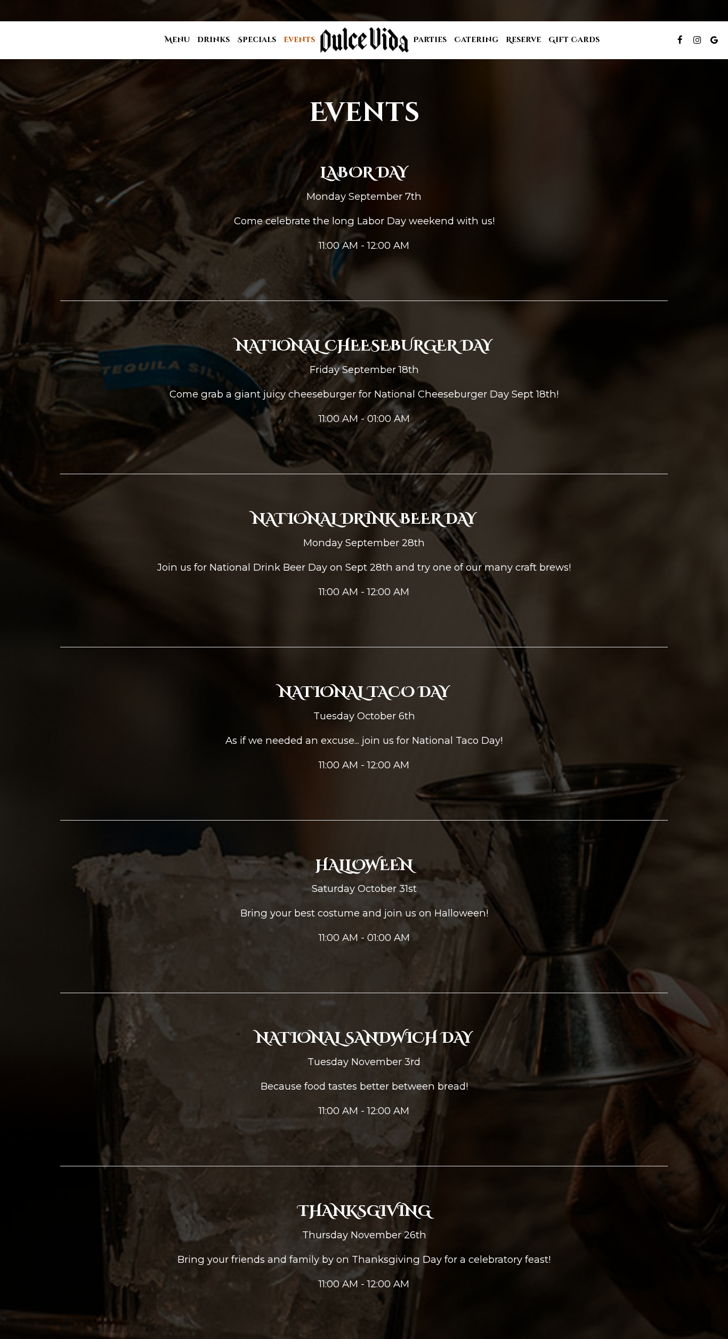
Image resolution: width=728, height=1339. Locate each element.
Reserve (523, 40)
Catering (476, 40)
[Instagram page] (697, 39)
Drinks (213, 40)
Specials (256, 40)
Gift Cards (574, 40)
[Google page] (714, 39)
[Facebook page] (680, 39)
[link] (364, 40)
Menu (177, 40)
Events (299, 40)
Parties (430, 40)
